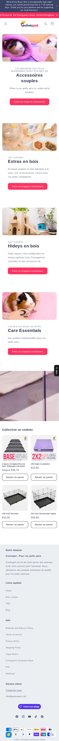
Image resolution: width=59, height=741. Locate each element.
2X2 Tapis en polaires (40, 464)
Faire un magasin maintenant (29, 101)
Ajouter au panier (15, 477)
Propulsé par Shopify (37, 739)
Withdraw (10, 673)
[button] (6, 24)
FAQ (8, 603)
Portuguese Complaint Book (19, 660)
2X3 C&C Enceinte (10, 514)
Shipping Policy (13, 647)
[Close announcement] (56, 6)
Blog (8, 610)
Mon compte (12, 597)
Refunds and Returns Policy (19, 628)
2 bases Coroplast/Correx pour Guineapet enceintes (13, 465)
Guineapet (24, 739)
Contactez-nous (14, 690)
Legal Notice (12, 654)
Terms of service (14, 634)
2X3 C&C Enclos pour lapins (43, 514)
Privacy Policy (12, 641)
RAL (8, 667)
